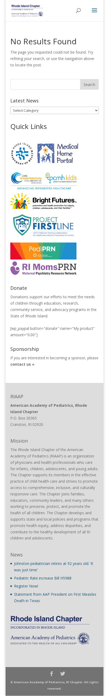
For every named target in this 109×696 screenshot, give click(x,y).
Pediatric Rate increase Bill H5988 (42, 578)
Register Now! (26, 586)
